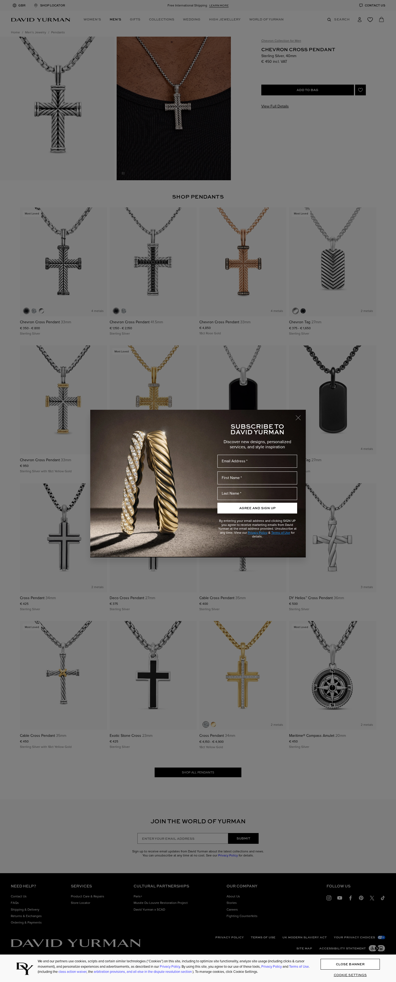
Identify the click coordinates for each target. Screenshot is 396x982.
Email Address (233, 461)
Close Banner (350, 964)
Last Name (230, 493)
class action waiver (72, 971)
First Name (231, 478)
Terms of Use (280, 532)
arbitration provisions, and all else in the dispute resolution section (143, 971)
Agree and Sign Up (257, 508)
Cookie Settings (350, 975)
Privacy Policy (258, 532)
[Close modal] (301, 415)
